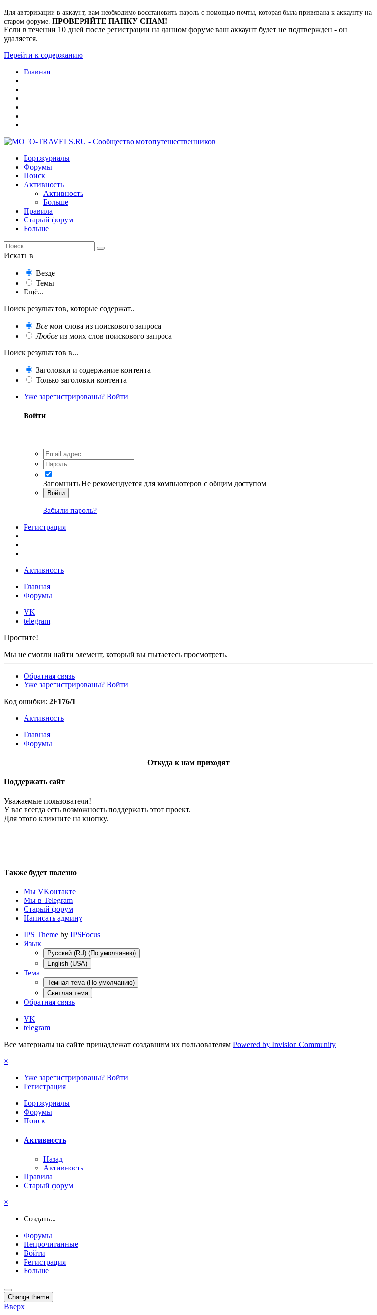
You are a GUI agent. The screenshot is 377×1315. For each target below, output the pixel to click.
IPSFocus (85, 934)
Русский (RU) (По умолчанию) (91, 953)
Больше (55, 202)
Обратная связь (49, 676)
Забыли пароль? (70, 510)
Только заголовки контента (81, 380)
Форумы (38, 167)
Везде (45, 273)
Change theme (28, 1297)
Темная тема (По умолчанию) (91, 982)
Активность (44, 184)
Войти (56, 493)
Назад (53, 1159)
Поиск (34, 175)
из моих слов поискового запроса (104, 336)
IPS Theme (41, 934)
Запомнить (61, 483)
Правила (38, 211)
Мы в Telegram (48, 900)
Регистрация (45, 527)
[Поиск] (101, 248)
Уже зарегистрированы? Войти (78, 396)
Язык (32, 943)
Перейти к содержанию (43, 55)
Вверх (14, 1306)
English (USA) (67, 963)
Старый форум (48, 220)
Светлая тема (67, 993)
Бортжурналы (47, 158)
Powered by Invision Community (284, 1044)
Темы (45, 283)
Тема (32, 973)
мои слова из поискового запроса (98, 326)
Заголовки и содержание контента (93, 370)
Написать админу (53, 918)
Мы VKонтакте (50, 891)
